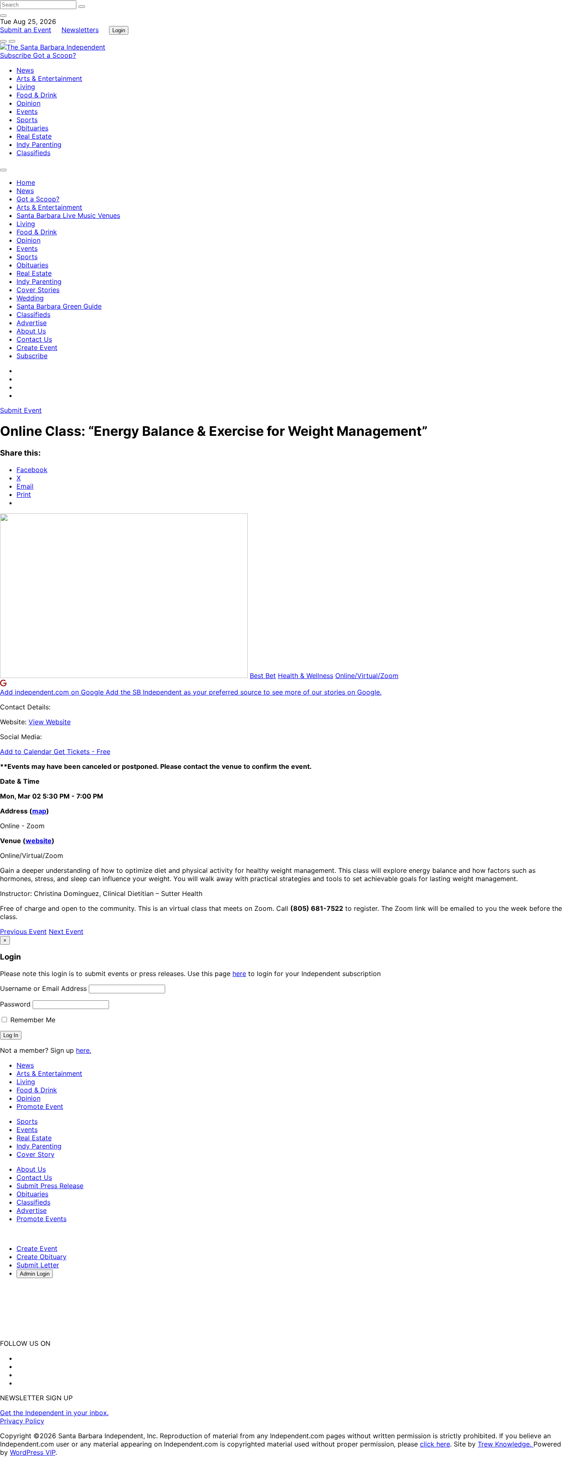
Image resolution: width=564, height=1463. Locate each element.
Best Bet (263, 675)
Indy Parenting (39, 144)
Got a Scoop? (54, 55)
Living (26, 87)
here (239, 973)
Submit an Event (25, 30)
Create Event (37, 347)
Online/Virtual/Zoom (366, 675)
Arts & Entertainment (49, 78)
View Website (49, 722)
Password (15, 1004)
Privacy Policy (22, 1421)
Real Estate (34, 136)
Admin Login (35, 1274)
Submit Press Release (50, 1186)
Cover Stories (38, 290)
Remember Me (31, 1020)
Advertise (32, 323)
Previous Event (23, 931)
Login (118, 30)
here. (83, 1050)
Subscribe (16, 55)
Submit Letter (38, 1265)
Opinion (28, 103)
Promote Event (40, 1106)
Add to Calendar (27, 751)
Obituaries (32, 128)
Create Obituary (41, 1257)
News (25, 70)
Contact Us (34, 339)
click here (435, 1444)
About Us (31, 331)
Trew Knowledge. (505, 1444)
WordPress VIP (32, 1452)
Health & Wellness (305, 675)
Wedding (30, 298)
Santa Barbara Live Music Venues (68, 215)
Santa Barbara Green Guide (59, 306)
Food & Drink (37, 95)
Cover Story (36, 1154)
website (39, 841)
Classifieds (33, 153)
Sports (27, 120)
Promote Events (41, 1219)
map (39, 811)
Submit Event (21, 410)
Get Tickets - (82, 751)
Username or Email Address (43, 988)
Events (27, 111)
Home (26, 182)
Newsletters (80, 30)
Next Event (66, 931)
